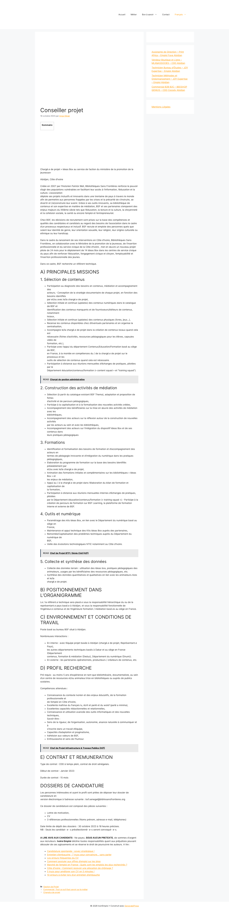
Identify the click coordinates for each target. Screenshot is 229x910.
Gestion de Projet (51, 887)
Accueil (121, 14)
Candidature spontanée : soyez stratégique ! (70, 851)
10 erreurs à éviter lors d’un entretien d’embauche (73, 875)
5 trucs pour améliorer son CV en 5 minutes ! (70, 871)
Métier (134, 14)
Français (179, 14)
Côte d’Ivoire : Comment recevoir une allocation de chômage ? (80, 868)
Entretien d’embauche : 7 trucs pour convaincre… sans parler (79, 854)
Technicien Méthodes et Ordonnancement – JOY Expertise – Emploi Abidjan (170, 79)
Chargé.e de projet (51, 892)
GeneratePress (132, 906)
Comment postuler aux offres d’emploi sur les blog (73, 861)
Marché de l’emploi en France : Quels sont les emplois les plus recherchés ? (87, 864)
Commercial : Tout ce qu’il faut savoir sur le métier (65, 889)
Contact (165, 14)
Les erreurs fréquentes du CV (63, 858)
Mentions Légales (161, 107)
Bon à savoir (148, 14)
